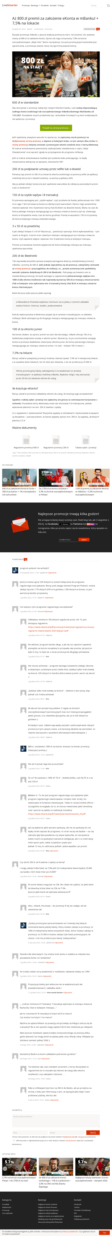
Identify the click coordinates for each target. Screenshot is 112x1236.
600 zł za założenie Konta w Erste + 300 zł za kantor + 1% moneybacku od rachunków (19, 491)
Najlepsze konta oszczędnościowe (51, 1216)
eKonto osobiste (18, 456)
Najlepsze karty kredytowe (48, 1210)
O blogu (61, 5)
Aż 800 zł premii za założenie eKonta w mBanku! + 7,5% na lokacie (55, 21)
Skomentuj (17, 1110)
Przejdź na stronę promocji (55, 128)
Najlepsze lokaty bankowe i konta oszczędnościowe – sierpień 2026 (91, 1179)
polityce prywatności (69, 1231)
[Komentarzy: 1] (34, 484)
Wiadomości (6, 1207)
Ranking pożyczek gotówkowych (50, 1219)
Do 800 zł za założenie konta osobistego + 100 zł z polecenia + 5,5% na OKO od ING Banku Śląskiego (54, 1182)
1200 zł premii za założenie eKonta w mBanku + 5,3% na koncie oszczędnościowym (92, 491)
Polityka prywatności (81, 1219)
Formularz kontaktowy (82, 1210)
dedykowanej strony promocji (26, 141)
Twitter (77, 1207)
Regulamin (78, 1216)
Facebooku (53, 524)
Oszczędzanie (7, 1213)
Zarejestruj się (68, 1137)
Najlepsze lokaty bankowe (48, 1213)
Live (10, 5)
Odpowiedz (52, 573)
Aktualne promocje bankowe (78, 453)
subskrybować (70, 1140)
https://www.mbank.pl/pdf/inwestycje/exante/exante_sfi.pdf (57, 814)
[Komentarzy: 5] (107, 484)
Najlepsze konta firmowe (47, 1207)
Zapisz (84, 540)
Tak (104, 1233)
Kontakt (53, 5)
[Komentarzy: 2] (71, 1173)
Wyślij (93, 1132)
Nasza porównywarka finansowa (50, 1222)
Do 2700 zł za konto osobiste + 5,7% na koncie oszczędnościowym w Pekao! (56, 491)
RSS (75, 1213)
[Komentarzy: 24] (98, 29)
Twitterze (78, 524)
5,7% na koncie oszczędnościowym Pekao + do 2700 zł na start (19, 1179)
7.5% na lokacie (22, 453)
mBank (28, 456)
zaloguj (80, 1137)
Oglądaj (91, 524)
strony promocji (22, 268)
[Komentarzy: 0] (107, 1173)
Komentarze (18, 559)
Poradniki (45, 5)
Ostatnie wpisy (9, 1154)
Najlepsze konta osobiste (47, 1204)
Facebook (77, 1204)
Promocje (26, 5)
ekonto (92, 453)
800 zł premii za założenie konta (41, 453)
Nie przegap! (7, 465)
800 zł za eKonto (60, 453)
